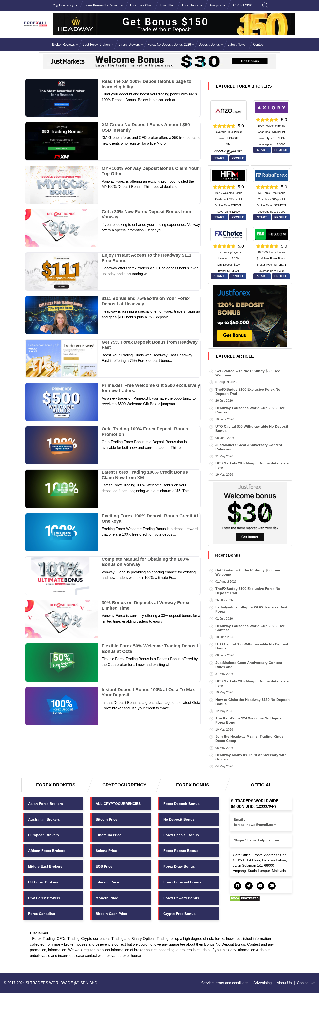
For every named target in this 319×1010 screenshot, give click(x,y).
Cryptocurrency (63, 5)
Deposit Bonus (209, 44)
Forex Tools (190, 5)
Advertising (262, 983)
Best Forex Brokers (96, 44)
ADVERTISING (242, 5)
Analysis (215, 5)
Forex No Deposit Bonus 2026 (169, 44)
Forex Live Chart (141, 5)
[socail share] (237, 886)
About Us (284, 983)
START (219, 158)
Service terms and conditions (224, 983)
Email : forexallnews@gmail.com (255, 821)
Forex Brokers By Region (102, 5)
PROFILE (238, 158)
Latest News (236, 44)
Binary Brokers (129, 44)
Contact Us (306, 983)
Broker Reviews (63, 44)
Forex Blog (167, 5)
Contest (258, 44)
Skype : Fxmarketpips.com (256, 840)
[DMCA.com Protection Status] (245, 898)
